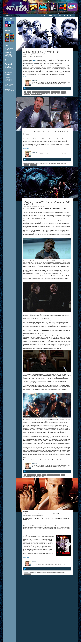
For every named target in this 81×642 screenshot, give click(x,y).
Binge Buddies (8, 54)
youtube (12, 90)
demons (9, 58)
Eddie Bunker (26, 93)
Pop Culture (67, 15)
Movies (56, 15)
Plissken (33, 476)
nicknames (6, 74)
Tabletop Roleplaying (9, 83)
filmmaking (7, 66)
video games (7, 89)
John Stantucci (41, 93)
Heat (36, 93)
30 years (34, 572)
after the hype (8, 51)
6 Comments (39, 56)
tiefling (6, 84)
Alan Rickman (40, 572)
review (11, 79)
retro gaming (7, 79)
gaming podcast (8, 67)
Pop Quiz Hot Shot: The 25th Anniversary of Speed (45, 132)
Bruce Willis (46, 572)
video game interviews (9, 87)
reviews (11, 80)
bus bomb (39, 163)
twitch (12, 84)
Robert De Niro (27, 94)
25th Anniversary (27, 163)
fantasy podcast (8, 62)
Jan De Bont (63, 163)
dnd (5, 59)
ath (12, 51)
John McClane (62, 572)
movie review (8, 72)
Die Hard (51, 572)
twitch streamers (8, 85)
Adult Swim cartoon (7, 49)
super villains (11, 81)
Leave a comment (41, 136)
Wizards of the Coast (8, 90)
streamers (7, 81)
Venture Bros (7, 86)
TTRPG (9, 84)
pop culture (7, 77)
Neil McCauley (59, 93)
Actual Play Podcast (9, 48)
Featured (32, 93)
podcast (10, 74)
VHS (43, 476)
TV (73, 15)
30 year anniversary (27, 572)
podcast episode (9, 76)
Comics (50, 15)
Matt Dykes (33, 56)
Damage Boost (11, 56)
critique (6, 56)
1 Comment (40, 515)
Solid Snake (39, 476)
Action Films (25, 50)
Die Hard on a (52, 163)
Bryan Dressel (7, 55)
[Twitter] (25, 88)
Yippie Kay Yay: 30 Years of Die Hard (41, 513)
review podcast (7, 80)
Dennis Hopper (45, 163)
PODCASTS (43, 15)
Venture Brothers (11, 86)
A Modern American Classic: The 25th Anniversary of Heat (42, 53)
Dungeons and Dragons (9, 60)
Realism (65, 93)
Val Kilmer (40, 94)
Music (61, 15)
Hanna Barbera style (8, 68)
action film (34, 163)
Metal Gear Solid (27, 476)
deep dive (6, 58)
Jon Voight (48, 93)
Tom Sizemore (33, 94)
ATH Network (8, 15)
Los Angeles (54, 93)
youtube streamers (8, 91)
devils (12, 58)
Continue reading (27, 76)
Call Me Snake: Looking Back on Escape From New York (46, 203)
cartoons (10, 55)
